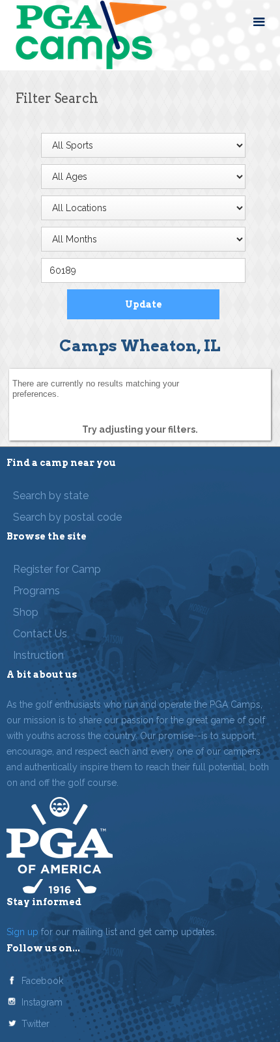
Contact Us (40, 634)
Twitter (35, 1024)
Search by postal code (67, 517)
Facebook (42, 981)
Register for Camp (57, 569)
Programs (36, 591)
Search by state (51, 495)
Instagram (42, 1002)
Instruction (38, 655)
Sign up (22, 932)
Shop (25, 612)
